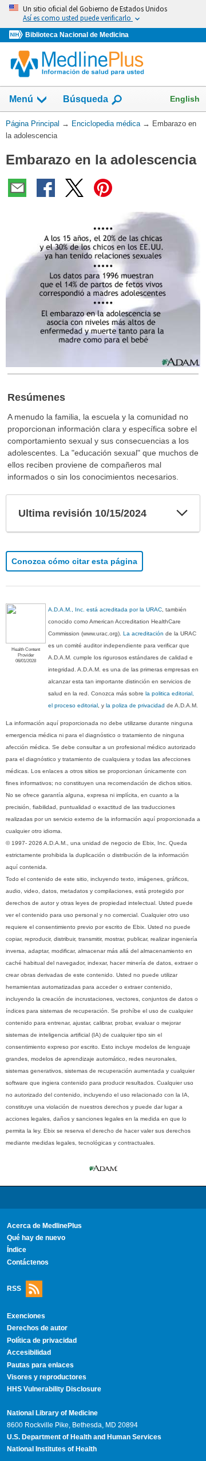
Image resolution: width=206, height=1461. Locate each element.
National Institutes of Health (52, 1449)
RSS (14, 1289)
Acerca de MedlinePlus (44, 1226)
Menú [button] (21, 99)
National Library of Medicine (52, 1413)
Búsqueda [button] (85, 99)
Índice (16, 1250)
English (185, 98)
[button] (182, 513)
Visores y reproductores (46, 1377)
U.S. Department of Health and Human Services (84, 1437)
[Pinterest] (103, 187)
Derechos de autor (37, 1328)
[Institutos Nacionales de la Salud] (17, 35)
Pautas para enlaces (40, 1365)
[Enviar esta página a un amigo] (17, 187)
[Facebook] (45, 187)
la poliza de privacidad (135, 705)
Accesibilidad (29, 1353)
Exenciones (26, 1316)
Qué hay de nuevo (36, 1238)
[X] (74, 187)
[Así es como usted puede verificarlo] (103, 14)
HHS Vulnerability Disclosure (54, 1389)
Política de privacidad (42, 1341)
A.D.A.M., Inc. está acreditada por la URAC (105, 609)
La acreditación (143, 633)
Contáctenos (28, 1262)
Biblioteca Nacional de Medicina (77, 35)
